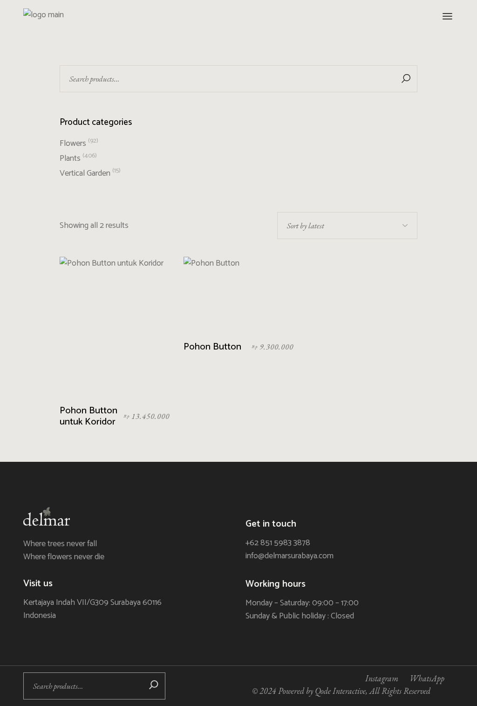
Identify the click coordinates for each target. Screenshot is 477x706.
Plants (70, 158)
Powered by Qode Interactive (322, 690)
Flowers (73, 144)
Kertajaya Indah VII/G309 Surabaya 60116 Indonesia (92, 609)
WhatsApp (426, 678)
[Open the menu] (447, 16)
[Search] (153, 685)
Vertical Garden (85, 173)
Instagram (381, 678)
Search (405, 78)
